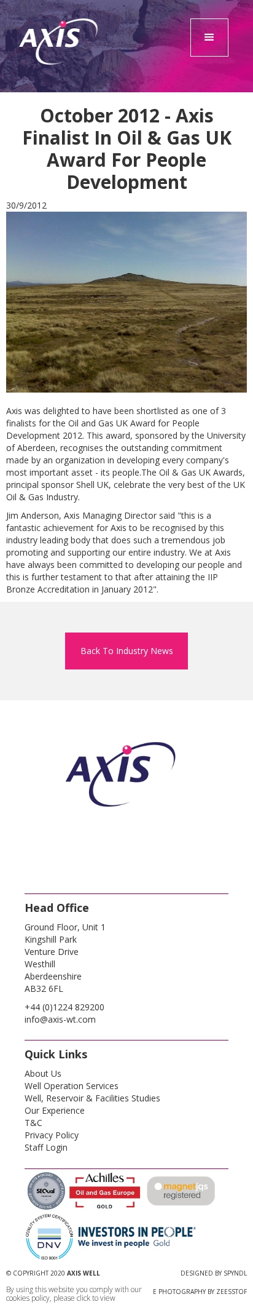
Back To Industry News (126, 651)
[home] (59, 67)
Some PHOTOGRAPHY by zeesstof (192, 1291)
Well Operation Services (72, 1086)
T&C (33, 1122)
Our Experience (55, 1110)
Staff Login (46, 1147)
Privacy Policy (52, 1135)
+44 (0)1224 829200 (64, 1007)
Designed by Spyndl (214, 1273)
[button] (209, 37)
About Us (43, 1073)
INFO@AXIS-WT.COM (60, 1019)
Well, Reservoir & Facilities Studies (92, 1098)
